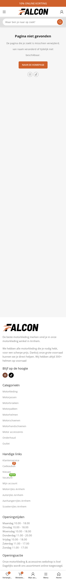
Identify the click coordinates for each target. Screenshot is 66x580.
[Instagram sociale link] (29, 74)
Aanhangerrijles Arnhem (16, 500)
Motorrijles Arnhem (14, 489)
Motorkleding (10, 391)
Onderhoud (9, 437)
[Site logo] (33, 11)
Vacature (9, 477)
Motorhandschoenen (14, 426)
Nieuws (7, 471)
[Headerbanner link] (33, 3)
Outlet (6, 443)
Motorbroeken (11, 403)
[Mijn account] (61, 11)
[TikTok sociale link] (36, 74)
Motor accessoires (13, 432)
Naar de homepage (33, 64)
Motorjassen (10, 397)
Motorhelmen (10, 414)
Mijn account (10, 483)
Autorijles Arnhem (13, 495)
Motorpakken (10, 408)
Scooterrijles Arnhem (14, 506)
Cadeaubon (9, 465)
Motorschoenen (11, 420)
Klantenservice (11, 460)
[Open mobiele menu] (4, 11)
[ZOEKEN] (60, 22)
